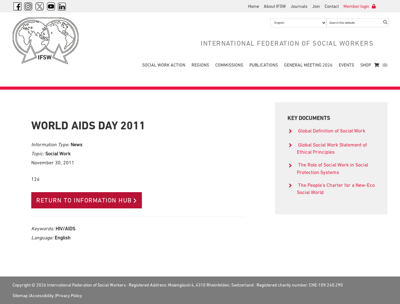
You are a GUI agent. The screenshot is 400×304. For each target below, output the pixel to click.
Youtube (51, 6)
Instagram (28, 6)
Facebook (17, 6)
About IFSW (275, 6)
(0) (385, 64)
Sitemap (20, 295)
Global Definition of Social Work (331, 130)
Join (316, 6)
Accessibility (42, 295)
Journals (299, 6)
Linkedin (62, 6)
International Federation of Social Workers (50, 41)
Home (253, 6)
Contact (332, 6)
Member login (356, 6)
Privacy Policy (69, 295)
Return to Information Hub (84, 200)
